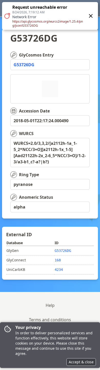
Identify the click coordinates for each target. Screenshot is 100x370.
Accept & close (81, 361)
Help (50, 305)
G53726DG (24, 65)
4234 (59, 270)
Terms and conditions (50, 319)
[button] (50, 16)
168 (58, 260)
